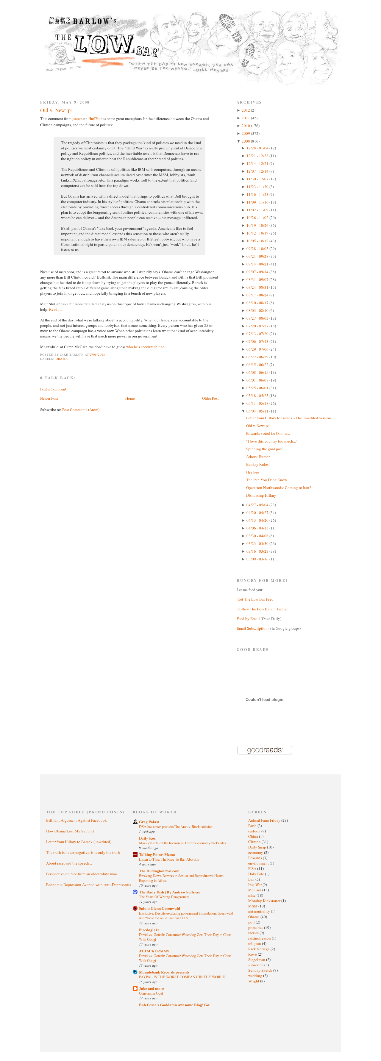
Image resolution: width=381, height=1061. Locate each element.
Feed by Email (248, 618)
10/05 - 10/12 (257, 240)
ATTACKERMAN (154, 951)
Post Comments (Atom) (80, 409)
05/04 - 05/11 (257, 411)
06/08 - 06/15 (257, 372)
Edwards (255, 857)
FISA (252, 868)
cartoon (254, 831)
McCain (255, 890)
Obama (62, 359)
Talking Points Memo (157, 854)
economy (256, 852)
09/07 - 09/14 (257, 271)
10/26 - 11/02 (257, 217)
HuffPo (94, 118)
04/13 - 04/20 (257, 520)
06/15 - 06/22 (257, 364)
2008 (246, 141)
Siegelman (257, 959)
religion (255, 943)
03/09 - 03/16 (257, 559)
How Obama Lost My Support (70, 831)
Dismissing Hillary (261, 495)
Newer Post (49, 398)
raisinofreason (260, 938)
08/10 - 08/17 (257, 302)
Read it (55, 309)
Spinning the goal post (264, 448)
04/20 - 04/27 (257, 512)
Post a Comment (53, 389)
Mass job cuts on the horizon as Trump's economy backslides (182, 842)
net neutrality (259, 911)
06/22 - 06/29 (257, 357)
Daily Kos (147, 838)
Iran (251, 879)
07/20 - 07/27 (257, 326)
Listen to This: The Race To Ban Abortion (169, 859)
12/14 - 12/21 (257, 163)
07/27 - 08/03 (257, 318)
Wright (254, 981)
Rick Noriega (259, 948)
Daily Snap (257, 847)
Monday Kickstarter (264, 900)
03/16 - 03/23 (257, 551)
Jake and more (151, 988)
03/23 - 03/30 (257, 543)
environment (259, 863)
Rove (253, 954)
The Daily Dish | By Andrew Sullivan (169, 892)
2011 (246, 118)
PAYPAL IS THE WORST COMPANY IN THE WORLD (182, 976)
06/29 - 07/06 (257, 349)
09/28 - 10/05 (257, 248)
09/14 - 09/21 (257, 264)
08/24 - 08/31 (257, 287)
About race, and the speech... (69, 863)
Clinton (255, 841)
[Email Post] (108, 354)
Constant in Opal (151, 993)
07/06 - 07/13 (257, 341)
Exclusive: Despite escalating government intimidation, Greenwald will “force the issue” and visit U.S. (186, 915)
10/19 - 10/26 (257, 225)
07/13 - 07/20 (257, 333)
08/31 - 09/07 (257, 279)
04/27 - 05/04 (257, 504)
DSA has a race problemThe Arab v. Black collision (176, 826)
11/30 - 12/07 (257, 179)
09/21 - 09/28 (257, 256)
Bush (252, 825)
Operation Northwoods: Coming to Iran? (278, 487)
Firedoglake (149, 929)
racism (254, 932)
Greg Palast (149, 821)
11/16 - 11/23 (257, 194)
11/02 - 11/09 (257, 209)
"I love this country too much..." (271, 441)
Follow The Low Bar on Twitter (263, 609)
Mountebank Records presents (164, 972)
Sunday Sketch (260, 970)
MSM (253, 906)
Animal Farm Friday (264, 820)
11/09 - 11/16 (257, 202)
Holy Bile (256, 873)
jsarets (77, 118)
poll (252, 922)
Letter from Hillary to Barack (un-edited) (78, 841)
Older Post (210, 398)
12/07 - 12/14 (257, 171)
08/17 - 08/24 (257, 295)
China (253, 836)
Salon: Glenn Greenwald (159, 908)
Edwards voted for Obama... (268, 433)
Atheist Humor (258, 456)
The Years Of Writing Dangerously (164, 896)
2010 (246, 125)
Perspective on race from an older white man (81, 873)
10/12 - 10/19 (257, 233)
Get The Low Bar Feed (256, 599)
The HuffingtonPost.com (159, 871)
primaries (256, 927)
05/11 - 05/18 (257, 403)
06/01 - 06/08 (257, 380)
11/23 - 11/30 (257, 186)
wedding (255, 975)
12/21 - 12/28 (257, 155)
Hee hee (252, 472)
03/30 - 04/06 (257, 535)
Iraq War (255, 884)
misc (252, 895)
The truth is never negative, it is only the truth (83, 852)
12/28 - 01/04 (257, 148)
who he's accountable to (145, 346)
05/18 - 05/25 (257, 395)
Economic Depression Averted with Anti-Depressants (88, 884)
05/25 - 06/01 (257, 387)
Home (130, 398)
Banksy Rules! (258, 464)
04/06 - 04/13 (257, 528)
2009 (246, 133)
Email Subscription (252, 628)
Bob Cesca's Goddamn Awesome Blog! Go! (174, 1004)
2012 (246, 110)
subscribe (256, 965)
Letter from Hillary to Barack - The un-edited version (288, 418)
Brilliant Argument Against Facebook (76, 820)
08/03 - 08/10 (257, 310)
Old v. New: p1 (56, 110)
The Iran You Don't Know (266, 479)
